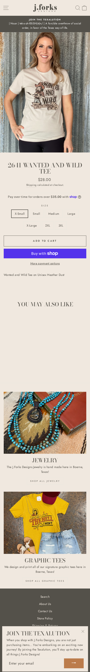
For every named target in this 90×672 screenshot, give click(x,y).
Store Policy (45, 618)
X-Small (19, 213)
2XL (47, 225)
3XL (61, 225)
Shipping (31, 185)
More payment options (45, 263)
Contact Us (45, 611)
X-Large (32, 225)
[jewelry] (45, 423)
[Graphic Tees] (45, 523)
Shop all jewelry (45, 481)
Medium (53, 213)
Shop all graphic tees (45, 581)
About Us (45, 604)
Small (36, 213)
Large (71, 213)
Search (45, 596)
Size (44, 205)
